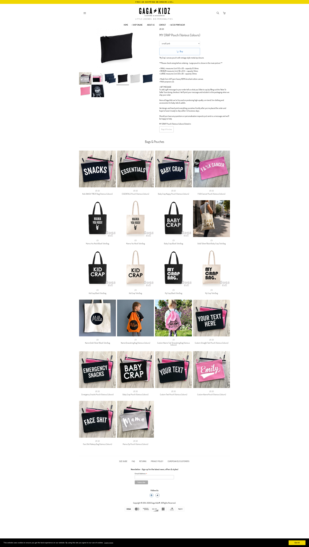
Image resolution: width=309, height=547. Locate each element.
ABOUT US (151, 25)
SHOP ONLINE (138, 25)
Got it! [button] (297, 543)
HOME (126, 25)
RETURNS (142, 461)
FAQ (133, 461)
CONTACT (162, 25)
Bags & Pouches (166, 129)
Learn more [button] (108, 543)
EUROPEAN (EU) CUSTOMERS (178, 461)
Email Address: (141, 473)
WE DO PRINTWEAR (177, 25)
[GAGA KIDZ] (154, 11)
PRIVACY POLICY (157, 461)
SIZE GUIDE (123, 461)
